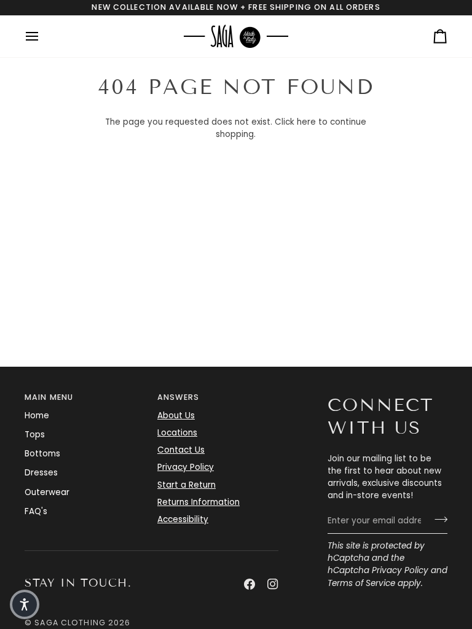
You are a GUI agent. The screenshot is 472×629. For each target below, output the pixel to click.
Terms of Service (361, 583)
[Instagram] (272, 584)
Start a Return (186, 485)
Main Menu (49, 397)
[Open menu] (43, 36)
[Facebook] (249, 584)
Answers (178, 397)
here (306, 122)
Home (37, 415)
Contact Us (181, 450)
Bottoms (42, 453)
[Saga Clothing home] (236, 36)
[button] (24, 604)
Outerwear (47, 492)
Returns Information (198, 502)
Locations (177, 433)
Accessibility (182, 519)
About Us (176, 415)
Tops (35, 434)
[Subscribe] (437, 519)
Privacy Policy (400, 570)
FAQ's (36, 511)
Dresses (41, 473)
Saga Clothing (70, 622)
